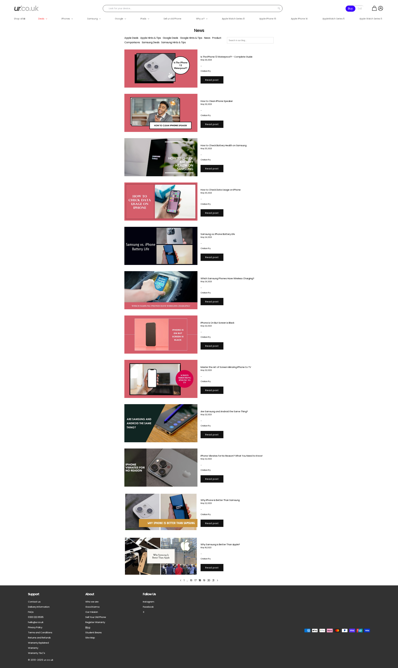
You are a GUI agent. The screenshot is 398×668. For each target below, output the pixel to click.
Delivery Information (38, 606)
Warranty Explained (38, 642)
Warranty (33, 647)
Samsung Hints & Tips (173, 42)
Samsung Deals (151, 42)
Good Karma (92, 606)
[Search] (279, 8)
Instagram (148, 601)
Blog (87, 627)
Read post (212, 80)
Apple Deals (131, 38)
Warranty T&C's (36, 653)
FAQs (30, 612)
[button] (374, 8)
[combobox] (192, 8)
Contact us (34, 601)
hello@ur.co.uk (35, 622)
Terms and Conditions (40, 632)
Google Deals (170, 38)
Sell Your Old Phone (95, 617)
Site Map (90, 637)
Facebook (148, 606)
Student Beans (93, 632)
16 (191, 580)
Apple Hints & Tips (150, 38)
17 (195, 580)
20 (208, 580)
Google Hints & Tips (191, 38)
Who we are (91, 601)
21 (213, 580)
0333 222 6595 (36, 617)
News (207, 38)
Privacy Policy (35, 627)
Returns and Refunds (39, 637)
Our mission (91, 612)
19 (204, 580)
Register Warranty (95, 622)
